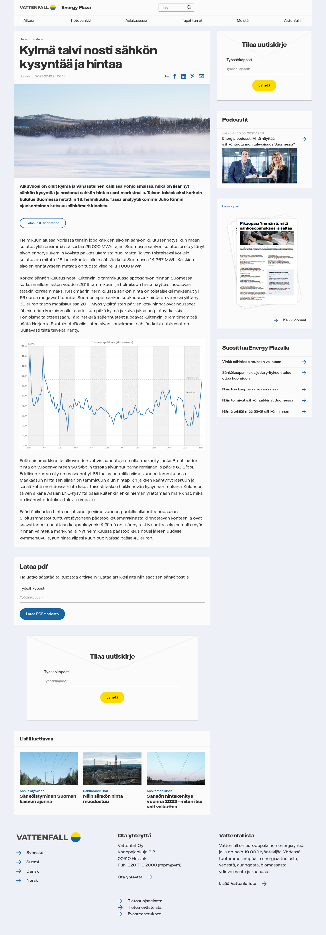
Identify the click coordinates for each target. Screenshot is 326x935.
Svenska (34, 852)
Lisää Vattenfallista (237, 883)
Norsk (32, 880)
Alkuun (29, 20)
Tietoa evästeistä (145, 907)
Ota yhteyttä (130, 877)
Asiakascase (136, 20)
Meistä (243, 20)
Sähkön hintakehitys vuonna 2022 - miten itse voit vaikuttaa (174, 801)
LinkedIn (184, 76)
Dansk (32, 871)
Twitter (193, 76)
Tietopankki (80, 20)
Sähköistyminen (32, 791)
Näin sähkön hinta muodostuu (103, 798)
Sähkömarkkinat (32, 39)
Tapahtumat (192, 20)
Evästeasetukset (144, 913)
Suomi (32, 861)
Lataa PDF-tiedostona (42, 223)
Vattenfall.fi (292, 20)
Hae (189, 8)
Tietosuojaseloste (145, 900)
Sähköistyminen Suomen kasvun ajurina (48, 798)
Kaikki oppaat (294, 320)
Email (202, 76)
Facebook (175, 76)
